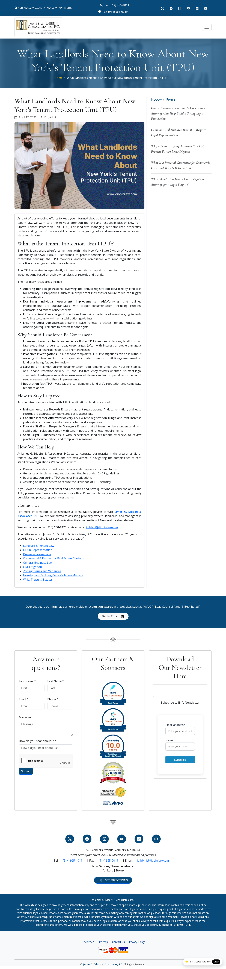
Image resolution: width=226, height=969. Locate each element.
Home (59, 78)
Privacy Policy (137, 942)
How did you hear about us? (37, 741)
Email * (23, 699)
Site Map (103, 942)
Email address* (175, 725)
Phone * (52, 699)
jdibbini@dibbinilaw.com (153, 860)
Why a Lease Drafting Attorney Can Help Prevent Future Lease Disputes (178, 149)
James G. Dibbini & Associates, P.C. (103, 964)
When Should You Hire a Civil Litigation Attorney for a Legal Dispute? (177, 182)
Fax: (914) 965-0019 (115, 12)
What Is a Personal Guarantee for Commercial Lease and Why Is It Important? (181, 165)
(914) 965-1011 (72, 860)
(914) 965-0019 (108, 860)
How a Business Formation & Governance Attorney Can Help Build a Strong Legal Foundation (178, 113)
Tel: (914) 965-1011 (116, 5)
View (216, 962)
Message (25, 717)
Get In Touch (111, 616)
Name (169, 740)
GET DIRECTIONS (116, 880)
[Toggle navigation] (207, 27)
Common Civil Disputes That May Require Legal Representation (178, 132)
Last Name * (55, 681)
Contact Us (118, 942)
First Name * (27, 681)
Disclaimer (88, 942)
